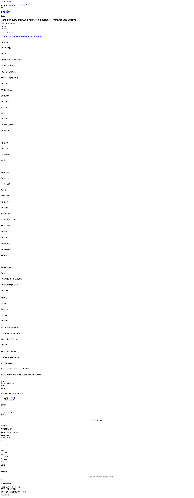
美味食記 (12, 398)
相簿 (5, 26)
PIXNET (85, 476)
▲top (2, 402)
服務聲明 (111, 476)
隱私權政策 (105, 476)
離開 (9, 495)
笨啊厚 (2, 385)
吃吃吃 (12, 400)
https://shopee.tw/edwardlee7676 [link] (17, 369)
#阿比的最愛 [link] (5, 196)
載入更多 (3, 405)
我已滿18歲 (3, 495)
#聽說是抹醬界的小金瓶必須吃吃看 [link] (12, 279)
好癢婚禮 (5, 11)
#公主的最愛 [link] (5, 231)
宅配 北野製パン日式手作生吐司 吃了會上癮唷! (23, 37)
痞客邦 (10, 393)
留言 (13, 393)
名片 (5, 30)
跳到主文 (3, 16)
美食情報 (13, 23)
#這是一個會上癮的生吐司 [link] (9, 72)
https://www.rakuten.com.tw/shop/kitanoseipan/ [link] (25, 375)
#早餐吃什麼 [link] (5, 42)
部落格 (5, 28)
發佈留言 (3, 414)
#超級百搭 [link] (4, 315)
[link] (11, 357)
